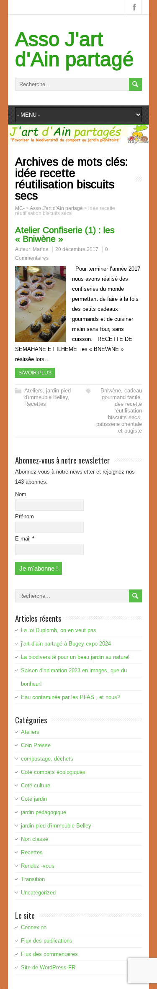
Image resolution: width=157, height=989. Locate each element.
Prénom (24, 516)
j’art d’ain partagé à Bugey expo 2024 (66, 644)
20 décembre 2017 (76, 249)
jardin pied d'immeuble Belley (47, 393)
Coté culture (35, 785)
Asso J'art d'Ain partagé (74, 49)
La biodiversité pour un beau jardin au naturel (75, 657)
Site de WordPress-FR (48, 967)
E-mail (24, 538)
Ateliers (33, 390)
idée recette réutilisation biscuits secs (125, 410)
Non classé (34, 839)
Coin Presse (36, 745)
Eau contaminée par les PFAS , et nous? (70, 697)
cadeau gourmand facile (122, 393)
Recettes (35, 404)
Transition (33, 879)
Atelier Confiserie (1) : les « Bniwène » (65, 234)
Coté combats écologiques (53, 772)
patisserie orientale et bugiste (119, 427)
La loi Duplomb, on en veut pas (58, 630)
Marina (41, 249)
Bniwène (110, 390)
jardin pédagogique (43, 812)
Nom (20, 494)
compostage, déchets (47, 759)
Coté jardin (34, 799)
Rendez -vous (37, 866)
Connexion (33, 927)
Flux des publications (46, 941)
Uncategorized (38, 892)
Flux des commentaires (49, 954)
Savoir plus (34, 373)
